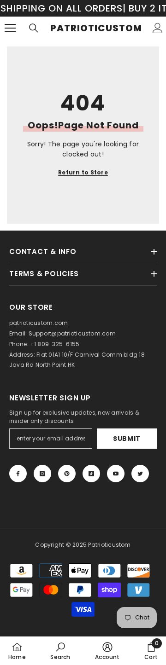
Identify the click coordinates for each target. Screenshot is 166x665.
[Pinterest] (67, 473)
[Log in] (158, 28)
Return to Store (83, 172)
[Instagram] (42, 473)
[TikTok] (91, 473)
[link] (60, 650)
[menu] (10, 28)
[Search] (33, 28)
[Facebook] (18, 473)
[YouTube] (116, 473)
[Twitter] (140, 473)
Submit (127, 438)
